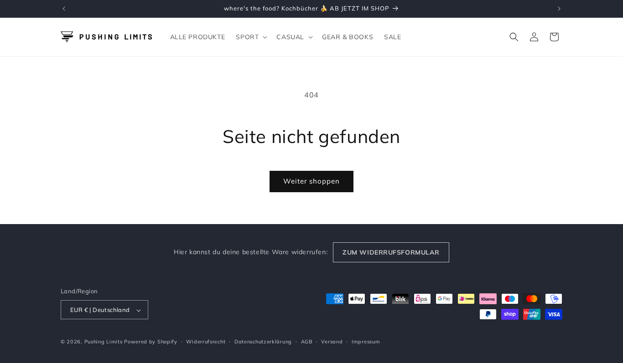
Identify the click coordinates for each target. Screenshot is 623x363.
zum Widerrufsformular (391, 252)
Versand (332, 341)
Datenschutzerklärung (263, 341)
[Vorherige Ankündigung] (64, 8)
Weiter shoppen (311, 181)
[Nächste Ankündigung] (559, 8)
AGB (306, 341)
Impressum (366, 341)
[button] (250, 36)
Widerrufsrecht (205, 341)
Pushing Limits (103, 342)
